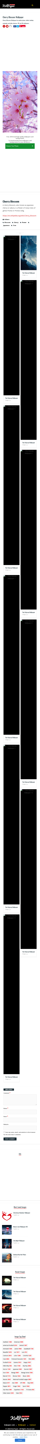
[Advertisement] (20, 50)
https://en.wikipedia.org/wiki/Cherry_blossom (19, 216)
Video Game (8, 1393)
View (19, 1393)
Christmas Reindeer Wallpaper (21, 1213)
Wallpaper (22, 1425)
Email (6, 1116)
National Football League (22, 1379)
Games (17, 1362)
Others (6, 219)
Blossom (7, 222)
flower (24, 222)
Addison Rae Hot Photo (19, 1254)
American (18, 1342)
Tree (14, 225)
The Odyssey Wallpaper (11, 398)
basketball (28, 1349)
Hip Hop (27, 1366)
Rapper (7, 1386)
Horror (7, 1369)
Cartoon (7, 1355)
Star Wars (7, 1389)
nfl (22, 1383)
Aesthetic (7, 1342)
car (16, 1352)
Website (6, 1124)
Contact (33, 1425)
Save (23, 26)
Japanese (6, 225)
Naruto (7, 1379)
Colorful (27, 1355)
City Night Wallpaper (19, 1240)
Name (6, 1108)
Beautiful (7, 1352)
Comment (7, 1093)
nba (15, 1383)
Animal (23, 1345)
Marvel (6, 1376)
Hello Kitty (7, 1366)
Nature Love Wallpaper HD (20, 1227)
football (7, 1362)
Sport (26, 1386)
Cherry (16, 222)
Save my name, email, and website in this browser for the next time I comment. (19, 1133)
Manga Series (27, 1372)
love (6, 1372)
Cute (6, 1359)
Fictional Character (19, 1359)
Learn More (23, 1437)
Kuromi (28, 1369)
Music (26, 1376)
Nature (6, 1383)
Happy (27, 1362)
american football (10, 1345)
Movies (16, 1376)
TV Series (30, 1389)
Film (31, 1359)
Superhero (19, 1389)
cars (24, 1352)
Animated (7, 1349)
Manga (15, 1372)
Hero (17, 1366)
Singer (16, 1386)
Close (20, 1440)
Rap (30, 1383)
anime (18, 1349)
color (17, 1355)
